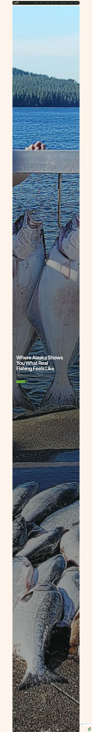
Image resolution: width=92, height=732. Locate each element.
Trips (41, 2)
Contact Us (70, 2)
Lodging (47, 2)
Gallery (56, 2)
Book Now (76, 2)
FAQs (52, 2)
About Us (36, 2)
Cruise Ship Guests (63, 2)
